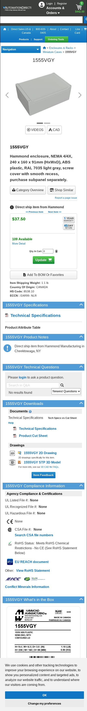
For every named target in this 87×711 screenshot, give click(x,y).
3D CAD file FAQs (49, 467)
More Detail (18, 243)
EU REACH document (32, 562)
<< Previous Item (34, 212)
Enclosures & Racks (61, 47)
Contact (64, 29)
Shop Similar (63, 190)
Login (49, 3)
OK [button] (44, 695)
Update (41, 260)
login (23, 377)
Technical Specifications (34, 315)
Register (62, 3)
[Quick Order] (85, 31)
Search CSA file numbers (34, 535)
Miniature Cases (52, 52)
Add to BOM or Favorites (45, 275)
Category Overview (29, 190)
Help (11, 422)
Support (38, 39)
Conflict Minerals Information (27, 587)
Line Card (77, 31)
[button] (7, 95)
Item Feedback (43, 475)
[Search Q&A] (62, 384)
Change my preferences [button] (44, 703)
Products (24, 39)
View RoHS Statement (33, 570)
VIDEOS (37, 130)
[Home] (4, 31)
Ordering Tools (56, 39)
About (53, 29)
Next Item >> (54, 212)
